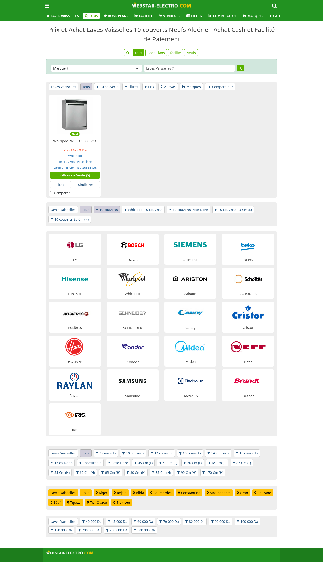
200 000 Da (91, 530)
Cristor (248, 327)
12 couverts (163, 453)
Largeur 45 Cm (63, 167)
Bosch (133, 260)
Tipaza (75, 502)
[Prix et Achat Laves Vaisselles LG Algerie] (75, 244)
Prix (151, 86)
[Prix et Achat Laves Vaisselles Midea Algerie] (190, 346)
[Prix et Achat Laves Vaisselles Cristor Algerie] (248, 312)
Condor (133, 362)
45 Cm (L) (145, 463)
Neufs (191, 52)
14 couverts (220, 453)
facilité (175, 52)
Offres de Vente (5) (75, 175)
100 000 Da (249, 521)
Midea (190, 361)
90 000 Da (222, 521)
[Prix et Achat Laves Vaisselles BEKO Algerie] (248, 244)
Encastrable (92, 463)
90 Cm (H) (188, 472)
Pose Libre (84, 161)
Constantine (190, 493)
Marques (255, 16)
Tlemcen (123, 502)
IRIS (75, 430)
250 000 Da (118, 530)
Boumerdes (162, 493)
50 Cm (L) (170, 463)
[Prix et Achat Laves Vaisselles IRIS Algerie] (75, 414)
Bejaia (122, 493)
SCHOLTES (248, 293)
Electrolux (190, 396)
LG (75, 260)
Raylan (75, 395)
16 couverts (63, 463)
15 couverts (249, 453)
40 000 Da (93, 521)
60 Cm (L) (194, 463)
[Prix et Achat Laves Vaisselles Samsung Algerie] (132, 380)
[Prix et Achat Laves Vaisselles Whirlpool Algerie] (132, 278)
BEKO (248, 260)
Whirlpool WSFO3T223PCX (75, 140)
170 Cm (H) (214, 472)
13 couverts (192, 453)
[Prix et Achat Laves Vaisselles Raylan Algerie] (75, 380)
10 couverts (109, 86)
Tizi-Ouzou (98, 502)
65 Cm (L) (219, 463)
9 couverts (108, 453)
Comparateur (225, 16)
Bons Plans (118, 16)
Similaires (86, 184)
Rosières (75, 327)
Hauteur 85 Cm (86, 167)
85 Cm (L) (243, 463)
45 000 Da (119, 521)
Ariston (190, 293)
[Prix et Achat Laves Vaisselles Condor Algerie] (132, 346)
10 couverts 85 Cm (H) (71, 219)
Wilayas (170, 86)
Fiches (196, 16)
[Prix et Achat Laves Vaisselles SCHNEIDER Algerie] (132, 312)
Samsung (132, 396)
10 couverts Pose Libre (190, 209)
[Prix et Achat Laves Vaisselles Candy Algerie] (190, 312)
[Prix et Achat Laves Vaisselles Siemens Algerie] (190, 244)
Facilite (146, 16)
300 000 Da (146, 530)
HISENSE (75, 294)
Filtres (133, 86)
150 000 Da (63, 530)
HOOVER (75, 361)
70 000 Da (171, 521)
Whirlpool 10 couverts (145, 209)
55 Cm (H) (62, 472)
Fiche (60, 184)
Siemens (190, 259)
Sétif (57, 502)
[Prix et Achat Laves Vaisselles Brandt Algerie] (248, 380)
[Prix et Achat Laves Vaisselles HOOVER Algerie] (75, 346)
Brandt (248, 396)
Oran (244, 493)
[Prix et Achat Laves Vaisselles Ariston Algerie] (190, 278)
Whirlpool (75, 156)
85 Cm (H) (163, 472)
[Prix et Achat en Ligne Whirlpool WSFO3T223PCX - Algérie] (75, 115)
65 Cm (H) (112, 472)
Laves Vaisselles (65, 16)
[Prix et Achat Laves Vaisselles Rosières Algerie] (75, 312)
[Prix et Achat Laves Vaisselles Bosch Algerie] (132, 244)
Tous (93, 16)
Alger (103, 493)
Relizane (264, 493)
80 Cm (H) (137, 472)
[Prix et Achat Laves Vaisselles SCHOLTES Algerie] (248, 278)
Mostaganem (220, 493)
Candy (190, 327)
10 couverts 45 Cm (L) (235, 209)
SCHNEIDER (132, 328)
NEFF (248, 361)
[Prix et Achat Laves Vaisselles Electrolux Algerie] (190, 380)
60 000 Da (145, 521)
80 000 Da (197, 521)
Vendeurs (171, 16)
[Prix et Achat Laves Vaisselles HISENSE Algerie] (75, 278)
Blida (140, 493)
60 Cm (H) (87, 472)
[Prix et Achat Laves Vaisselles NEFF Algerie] (248, 346)
